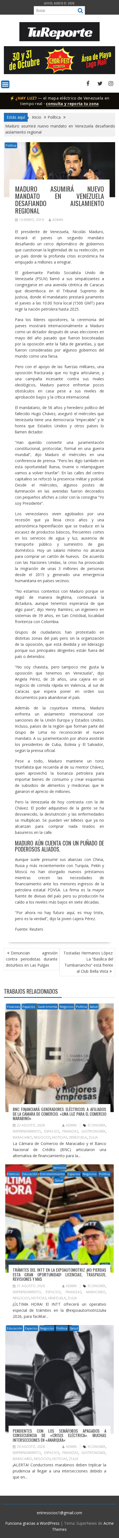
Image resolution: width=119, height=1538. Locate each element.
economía (96, 1125)
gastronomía (93, 1131)
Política (11, 145)
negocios (42, 1137)
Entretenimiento (52, 1174)
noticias (59, 1137)
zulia (93, 1137)
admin (57, 219)
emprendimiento (27, 1131)
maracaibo (22, 1137)
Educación (29, 1174)
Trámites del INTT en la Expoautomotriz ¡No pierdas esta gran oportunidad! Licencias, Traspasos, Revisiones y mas (60, 1274)
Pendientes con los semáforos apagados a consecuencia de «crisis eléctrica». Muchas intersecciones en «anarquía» (60, 1435)
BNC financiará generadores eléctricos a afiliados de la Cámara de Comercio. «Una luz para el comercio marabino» (60, 1113)
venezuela (78, 1137)
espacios (51, 1131)
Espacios (28, 1006)
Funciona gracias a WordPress (32, 1523)
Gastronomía (47, 1006)
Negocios (66, 1006)
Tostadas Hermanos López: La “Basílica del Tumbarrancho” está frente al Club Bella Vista (88, 962)
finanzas (70, 1131)
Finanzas (13, 1006)
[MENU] (5, 84)
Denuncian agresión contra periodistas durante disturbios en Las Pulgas (32, 959)
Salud (94, 1006)
